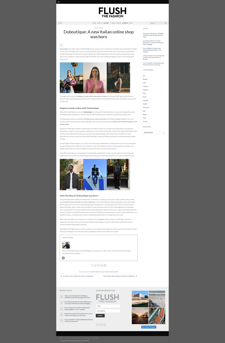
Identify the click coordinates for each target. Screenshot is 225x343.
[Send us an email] (101, 324)
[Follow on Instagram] (58, 23)
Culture (106, 23)
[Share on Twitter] (95, 265)
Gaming (145, 100)
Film (144, 93)
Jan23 (114, 271)
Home (94, 23)
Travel (113, 23)
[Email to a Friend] (98, 265)
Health (99, 23)
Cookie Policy (87, 338)
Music (145, 114)
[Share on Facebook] (92, 265)
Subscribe (95, 338)
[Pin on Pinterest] (101, 265)
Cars (144, 83)
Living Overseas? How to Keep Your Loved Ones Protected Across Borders (153, 57)
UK (117, 271)
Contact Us (67, 338)
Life (144, 111)
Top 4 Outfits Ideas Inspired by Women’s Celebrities (119, 276)
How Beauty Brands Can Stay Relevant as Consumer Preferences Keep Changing (153, 42)
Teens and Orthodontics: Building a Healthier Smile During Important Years (153, 35)
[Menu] (59, 2)
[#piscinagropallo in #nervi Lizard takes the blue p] (157, 316)
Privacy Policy (77, 338)
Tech (144, 118)
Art (144, 76)
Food (130, 23)
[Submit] (165, 23)
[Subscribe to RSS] (61, 23)
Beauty (119, 23)
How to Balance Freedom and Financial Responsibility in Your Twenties (152, 50)
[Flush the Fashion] (112, 12)
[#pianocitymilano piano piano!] (140, 299)
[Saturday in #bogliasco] (157, 299)
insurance (146, 107)
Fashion (125, 23)
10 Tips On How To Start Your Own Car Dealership (78, 276)
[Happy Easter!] (140, 316)
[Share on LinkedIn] (105, 265)
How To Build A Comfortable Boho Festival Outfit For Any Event (153, 64)
